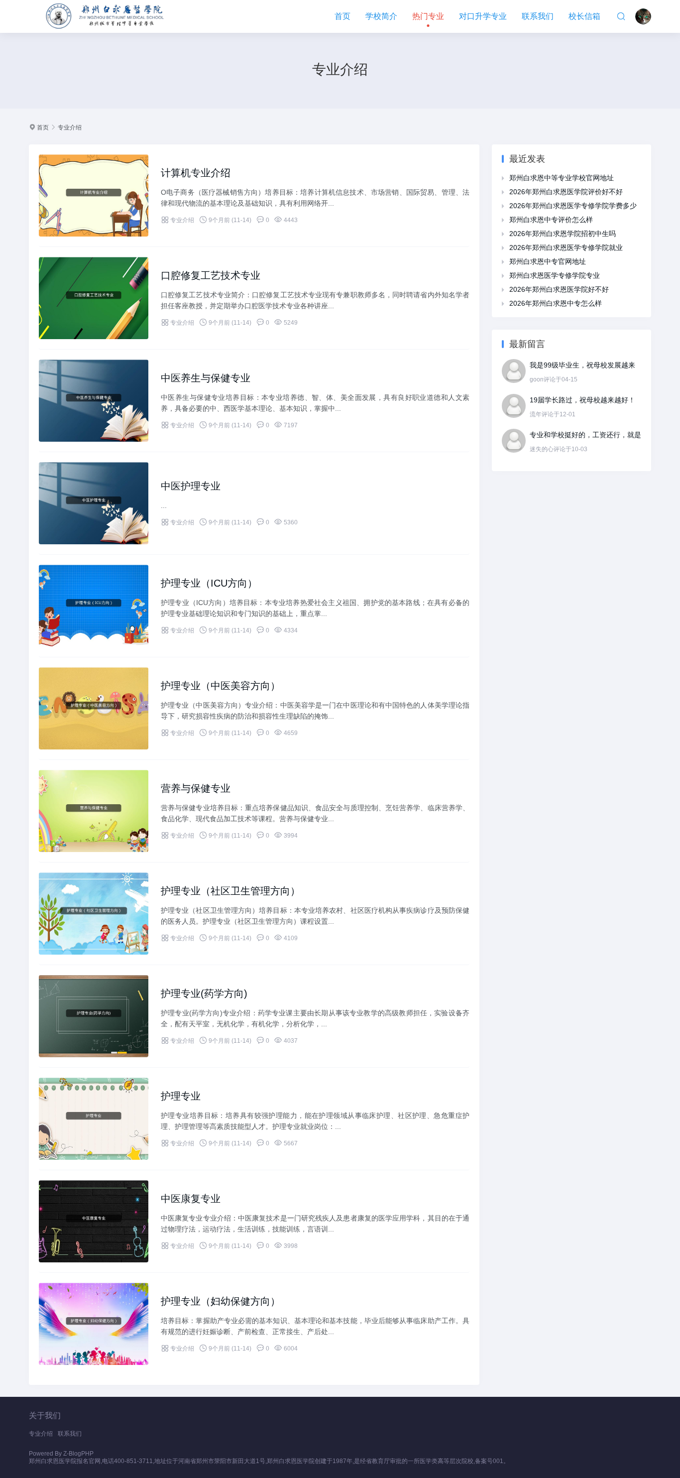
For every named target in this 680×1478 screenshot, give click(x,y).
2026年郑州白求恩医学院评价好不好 (566, 192)
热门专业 (428, 16)
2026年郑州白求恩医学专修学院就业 (566, 247)
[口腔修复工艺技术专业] (93, 298)
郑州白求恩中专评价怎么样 (551, 220)
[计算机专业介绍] (93, 195)
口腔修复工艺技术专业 (210, 275)
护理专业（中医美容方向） (220, 685)
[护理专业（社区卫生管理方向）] (93, 913)
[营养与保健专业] (93, 811)
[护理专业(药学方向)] (93, 1016)
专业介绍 (70, 127)
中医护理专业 (191, 486)
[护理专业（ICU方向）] (93, 606)
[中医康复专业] (93, 1221)
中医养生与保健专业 (205, 377)
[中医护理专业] (93, 503)
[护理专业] (93, 1119)
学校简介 (381, 16)
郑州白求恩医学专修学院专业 (554, 275)
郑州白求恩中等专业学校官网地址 (561, 178)
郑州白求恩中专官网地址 (547, 261)
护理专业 (181, 1096)
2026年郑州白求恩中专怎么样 (555, 303)
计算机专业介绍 (195, 172)
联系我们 (538, 16)
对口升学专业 (483, 16)
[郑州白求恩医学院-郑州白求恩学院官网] (106, 16)
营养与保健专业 (195, 788)
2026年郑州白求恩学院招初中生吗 (562, 234)
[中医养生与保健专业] (93, 401)
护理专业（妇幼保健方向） (220, 1301)
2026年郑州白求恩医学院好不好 (559, 289)
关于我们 (45, 1415)
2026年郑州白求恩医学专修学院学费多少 (573, 206)
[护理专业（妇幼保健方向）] (93, 1324)
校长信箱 (584, 16)
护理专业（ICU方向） (209, 583)
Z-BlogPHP (78, 1453)
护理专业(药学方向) (204, 993)
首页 (342, 16)
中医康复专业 (191, 1198)
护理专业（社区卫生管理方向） (230, 890)
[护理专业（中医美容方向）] (93, 708)
